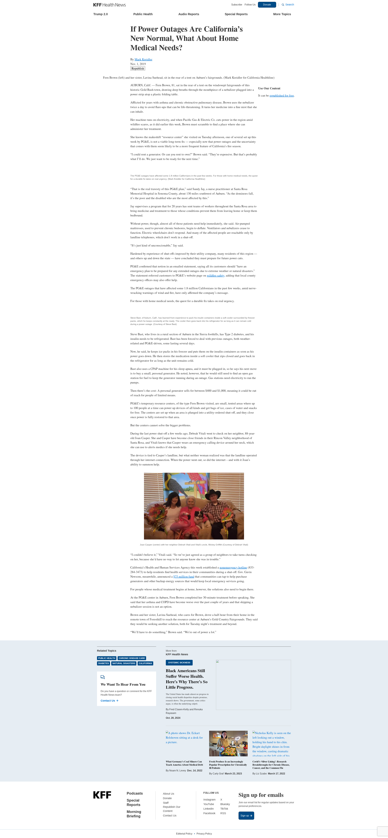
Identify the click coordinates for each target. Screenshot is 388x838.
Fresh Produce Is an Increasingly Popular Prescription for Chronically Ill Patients (228, 765)
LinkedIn (208, 808)
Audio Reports (188, 14)
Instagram (209, 799)
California (145, 663)
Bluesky (225, 804)
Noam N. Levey (177, 770)
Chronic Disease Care (132, 658)
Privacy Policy (204, 833)
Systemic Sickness (179, 662)
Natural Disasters (123, 663)
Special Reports (236, 14)
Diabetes (103, 663)
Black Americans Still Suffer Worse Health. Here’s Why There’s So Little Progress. (186, 678)
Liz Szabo (261, 773)
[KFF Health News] (109, 5)
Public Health (143, 14)
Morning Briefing (134, 814)
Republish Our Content (171, 809)
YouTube (208, 804)
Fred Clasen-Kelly (179, 709)
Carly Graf (218, 773)
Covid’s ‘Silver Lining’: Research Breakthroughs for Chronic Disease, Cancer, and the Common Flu (271, 765)
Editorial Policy (184, 833)
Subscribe (236, 4)
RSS (223, 813)
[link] (137, 68)
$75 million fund (183, 576)
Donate (267, 4)
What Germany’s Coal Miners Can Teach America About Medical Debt (184, 763)
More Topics (282, 14)
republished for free (282, 95)
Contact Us (108, 700)
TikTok (224, 808)
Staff (166, 802)
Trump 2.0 (100, 14)
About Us (168, 793)
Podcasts (135, 793)
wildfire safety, (216, 275)
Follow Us (250, 4)
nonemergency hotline (233, 567)
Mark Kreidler (143, 59)
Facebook (209, 813)
